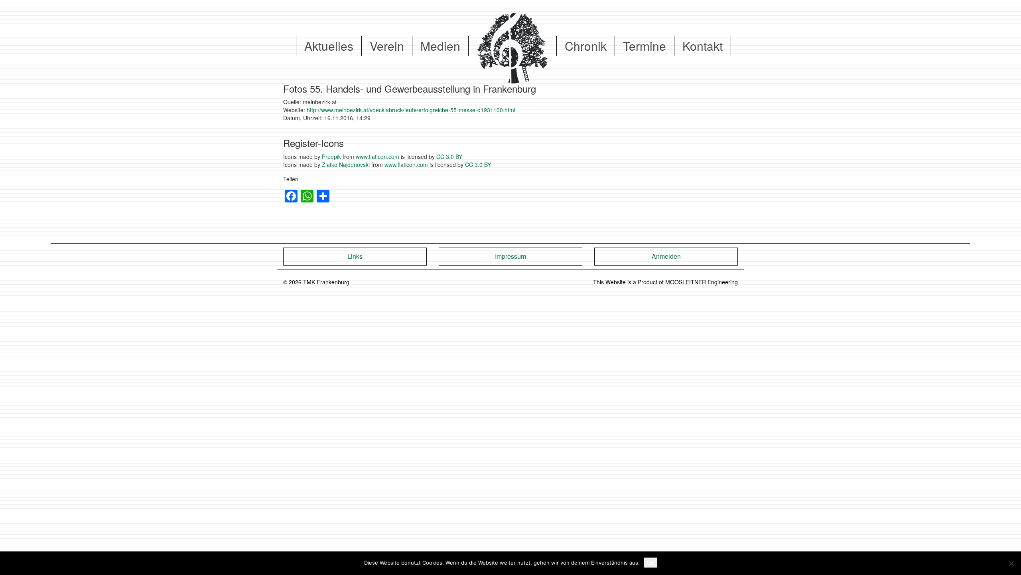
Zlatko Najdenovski (346, 165)
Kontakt (702, 45)
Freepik (331, 157)
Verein (387, 45)
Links (355, 256)
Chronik (586, 45)
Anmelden (666, 256)
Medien (440, 45)
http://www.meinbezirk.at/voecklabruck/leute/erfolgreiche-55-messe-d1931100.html (411, 110)
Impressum (510, 256)
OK (650, 562)
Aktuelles (328, 45)
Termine (644, 45)
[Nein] (1011, 563)
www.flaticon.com (377, 157)
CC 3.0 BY (449, 157)
